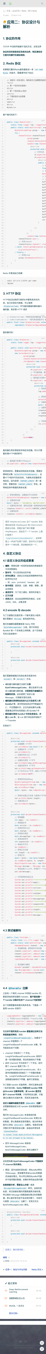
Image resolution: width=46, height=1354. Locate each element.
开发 (8, 11)
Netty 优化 (36, 1269)
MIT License (28, 1348)
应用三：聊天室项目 (15, 1249)
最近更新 (12, 1283)
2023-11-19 (17, 15)
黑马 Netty (32, 11)
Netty (24, 11)
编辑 (5, 1257)
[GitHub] (25, 1341)
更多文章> (13, 1313)
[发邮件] (20, 1341)
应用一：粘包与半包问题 (16, 1269)
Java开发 (16, 11)
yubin (7, 15)
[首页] (4, 11)
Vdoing (17, 1345)
